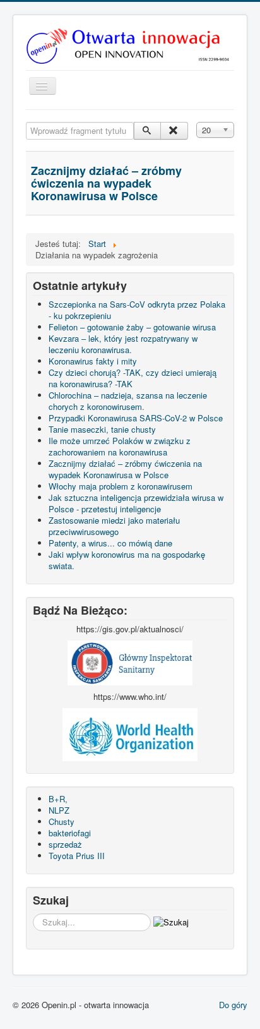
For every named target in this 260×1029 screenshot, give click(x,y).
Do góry (233, 1005)
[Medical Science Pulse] (130, 662)
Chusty (61, 821)
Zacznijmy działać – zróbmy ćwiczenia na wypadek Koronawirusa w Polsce (106, 183)
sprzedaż (65, 844)
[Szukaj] (147, 131)
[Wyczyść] (173, 131)
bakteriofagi (70, 833)
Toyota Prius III (77, 856)
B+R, (58, 799)
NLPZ (59, 810)
